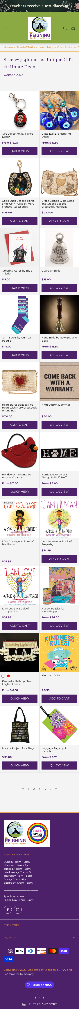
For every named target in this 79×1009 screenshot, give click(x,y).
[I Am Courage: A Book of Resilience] (19, 518)
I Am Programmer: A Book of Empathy (57, 543)
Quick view (19, 151)
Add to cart (20, 221)
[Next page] (56, 791)
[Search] (65, 28)
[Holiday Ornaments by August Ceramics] (19, 451)
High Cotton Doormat (56, 404)
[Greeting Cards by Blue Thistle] (19, 247)
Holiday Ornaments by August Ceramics (16, 476)
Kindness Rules (51, 675)
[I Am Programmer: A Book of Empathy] (59, 518)
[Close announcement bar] (73, 6)
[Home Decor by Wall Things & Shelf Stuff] (59, 451)
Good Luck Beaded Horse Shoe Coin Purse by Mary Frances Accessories (18, 203)
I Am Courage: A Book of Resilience (18, 543)
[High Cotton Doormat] (59, 381)
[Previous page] (23, 791)
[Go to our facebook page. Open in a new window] (8, 910)
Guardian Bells (51, 270)
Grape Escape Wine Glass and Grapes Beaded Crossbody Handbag (58, 203)
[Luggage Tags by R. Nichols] (59, 725)
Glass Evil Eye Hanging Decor (56, 135)
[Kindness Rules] (59, 652)
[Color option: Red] (8, 676)
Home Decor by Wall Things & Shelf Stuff (55, 476)
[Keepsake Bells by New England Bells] (19, 652)
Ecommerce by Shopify (19, 974)
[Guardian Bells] (59, 247)
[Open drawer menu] (6, 28)
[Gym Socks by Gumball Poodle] (19, 314)
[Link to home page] (27, 833)
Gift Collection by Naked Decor (17, 135)
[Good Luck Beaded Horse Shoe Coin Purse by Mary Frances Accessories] (19, 177)
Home (8, 47)
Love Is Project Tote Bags (18, 748)
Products (10, 937)
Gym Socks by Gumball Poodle (17, 339)
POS (63, 969)
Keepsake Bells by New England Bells (16, 683)
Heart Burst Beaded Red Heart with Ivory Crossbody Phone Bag (19, 407)
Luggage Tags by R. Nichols (54, 750)
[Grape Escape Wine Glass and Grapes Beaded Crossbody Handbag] (59, 177)
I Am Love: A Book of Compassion (15, 610)
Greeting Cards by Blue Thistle (17, 272)
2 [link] (34, 788)
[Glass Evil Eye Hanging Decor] (59, 110)
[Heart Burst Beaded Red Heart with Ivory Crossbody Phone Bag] (19, 381)
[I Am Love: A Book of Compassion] (19, 585)
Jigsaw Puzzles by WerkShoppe (53, 610)
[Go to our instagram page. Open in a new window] (18, 910)
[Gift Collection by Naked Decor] (19, 110)
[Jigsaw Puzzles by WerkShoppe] (59, 585)
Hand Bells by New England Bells (59, 339)
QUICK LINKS (11, 925)
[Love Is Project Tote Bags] (19, 725)
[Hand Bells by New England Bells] (59, 314)
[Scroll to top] (39, 998)
